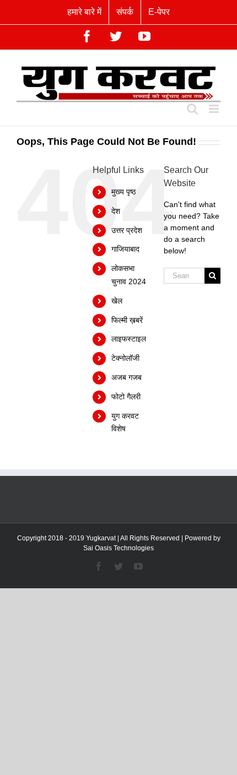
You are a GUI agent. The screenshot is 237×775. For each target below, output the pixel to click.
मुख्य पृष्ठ (123, 191)
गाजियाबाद (125, 249)
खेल (116, 300)
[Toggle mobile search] (192, 109)
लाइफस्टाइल (128, 338)
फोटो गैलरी (126, 396)
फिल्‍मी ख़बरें (127, 320)
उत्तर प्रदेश (126, 230)
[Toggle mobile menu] (214, 109)
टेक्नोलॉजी (125, 358)
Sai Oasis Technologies (118, 548)
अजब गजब (126, 377)
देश (115, 211)
